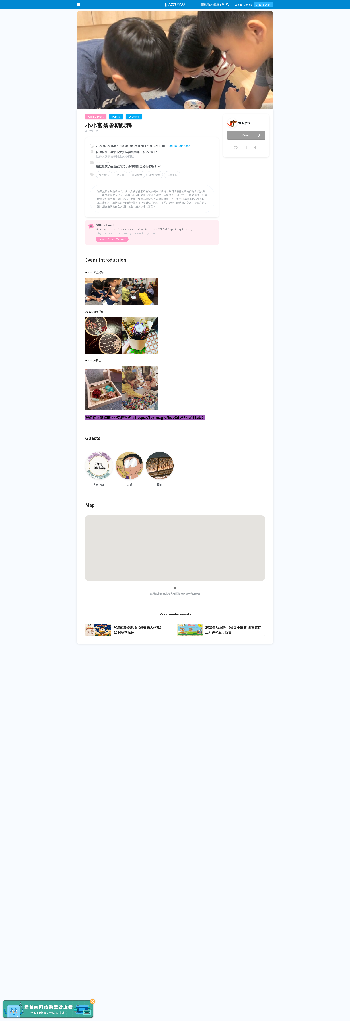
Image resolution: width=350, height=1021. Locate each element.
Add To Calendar (179, 146)
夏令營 (120, 174)
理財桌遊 (137, 174)
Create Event (263, 4)
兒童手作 (172, 174)
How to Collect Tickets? (112, 239)
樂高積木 (104, 174)
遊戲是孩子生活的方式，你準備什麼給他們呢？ (126, 166)
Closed (246, 135)
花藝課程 (154, 174)
